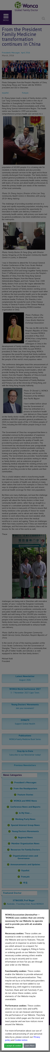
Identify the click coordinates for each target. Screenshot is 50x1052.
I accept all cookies (13, 1045)
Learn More (29, 1045)
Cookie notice (21, 1040)
